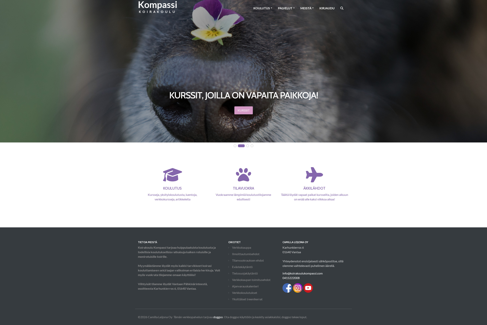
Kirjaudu (327, 8)
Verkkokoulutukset (244, 292)
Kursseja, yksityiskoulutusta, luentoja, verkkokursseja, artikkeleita (172, 193)
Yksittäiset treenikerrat (247, 299)
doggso (218, 317)
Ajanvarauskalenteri (245, 286)
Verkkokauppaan (243, 116)
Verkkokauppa (241, 247)
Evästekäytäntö (242, 267)
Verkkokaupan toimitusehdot (251, 280)
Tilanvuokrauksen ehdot (248, 260)
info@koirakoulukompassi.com (302, 273)
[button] (235, 145)
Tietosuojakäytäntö (245, 273)
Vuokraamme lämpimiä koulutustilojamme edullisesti (243, 193)
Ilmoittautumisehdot (245, 254)
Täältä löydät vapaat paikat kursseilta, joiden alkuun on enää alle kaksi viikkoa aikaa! (314, 193)
